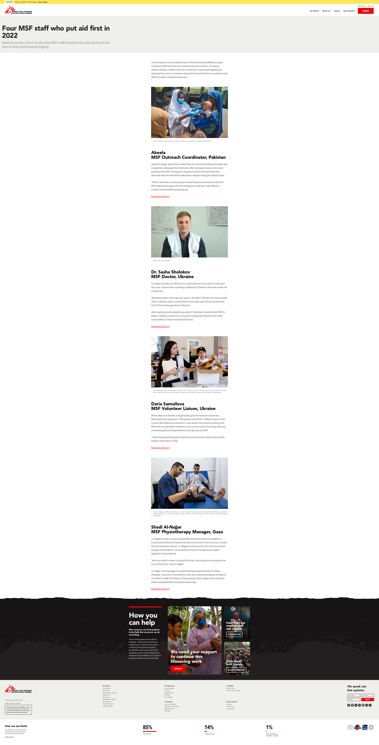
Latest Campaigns (169, 688)
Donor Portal (106, 690)
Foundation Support (108, 703)
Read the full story (160, 196)
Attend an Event (169, 692)
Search (370, 6)
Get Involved (348, 11)
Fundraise (167, 690)
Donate (178, 668)
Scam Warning (230, 708)
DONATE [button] (366, 11)
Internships (167, 711)
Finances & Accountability (110, 692)
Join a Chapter (168, 697)
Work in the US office (170, 704)
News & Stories (230, 688)
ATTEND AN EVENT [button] (234, 634)
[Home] (51, 10)
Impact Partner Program (109, 699)
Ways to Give (106, 695)
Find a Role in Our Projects (172, 706)
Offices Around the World (233, 690)
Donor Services (107, 688)
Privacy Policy (230, 706)
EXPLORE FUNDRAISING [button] (236, 670)
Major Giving (106, 697)
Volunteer (167, 695)
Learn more (42, 2)
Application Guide (169, 708)
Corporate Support (108, 706)
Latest (336, 11)
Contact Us (229, 704)
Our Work (314, 11)
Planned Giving (107, 701)
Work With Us (362, 6)
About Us (326, 11)
